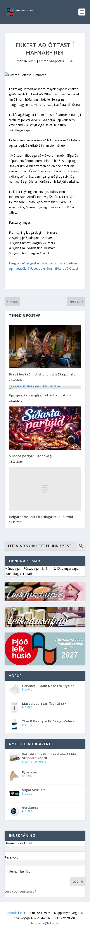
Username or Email (18, 843)
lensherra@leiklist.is (45, 923)
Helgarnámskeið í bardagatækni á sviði (41, 517)
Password (12, 857)
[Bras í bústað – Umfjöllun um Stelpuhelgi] (45, 346)
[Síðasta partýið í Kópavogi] (45, 428)
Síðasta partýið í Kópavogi (30, 456)
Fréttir (43, 61)
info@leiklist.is (16, 913)
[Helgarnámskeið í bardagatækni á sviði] (45, 489)
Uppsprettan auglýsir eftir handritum (40, 395)
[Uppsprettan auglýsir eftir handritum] (45, 387)
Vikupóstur (56, 61)
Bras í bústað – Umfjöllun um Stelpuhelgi (42, 374)
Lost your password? (20, 891)
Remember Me (19, 871)
